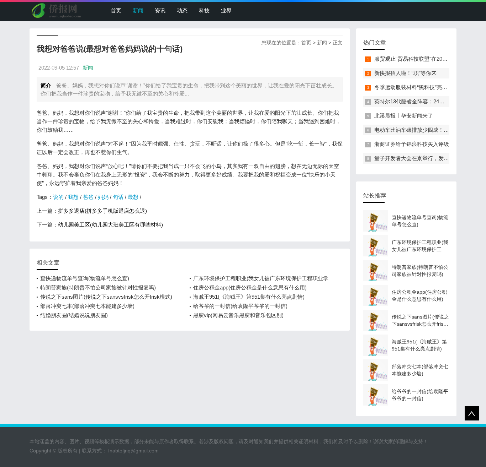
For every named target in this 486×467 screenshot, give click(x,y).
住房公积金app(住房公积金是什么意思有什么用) (250, 287)
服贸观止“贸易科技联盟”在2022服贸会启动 (424, 59)
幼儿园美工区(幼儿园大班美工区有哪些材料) (110, 225)
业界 (226, 10)
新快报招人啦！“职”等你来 (405, 73)
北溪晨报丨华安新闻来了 (403, 116)
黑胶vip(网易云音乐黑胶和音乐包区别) (238, 315)
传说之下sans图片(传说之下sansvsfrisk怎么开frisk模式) (106, 297)
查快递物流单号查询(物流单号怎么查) (84, 278)
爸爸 (88, 197)
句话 (118, 197)
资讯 (160, 10)
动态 (182, 10)
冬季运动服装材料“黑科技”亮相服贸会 (418, 87)
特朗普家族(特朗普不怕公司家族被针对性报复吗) (98, 287)
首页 (116, 10)
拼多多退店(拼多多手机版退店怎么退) (102, 211)
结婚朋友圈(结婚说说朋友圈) (74, 315)
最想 (133, 197)
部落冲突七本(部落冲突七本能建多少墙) (87, 306)
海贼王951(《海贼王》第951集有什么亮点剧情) (249, 297)
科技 (204, 10)
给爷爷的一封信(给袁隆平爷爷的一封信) (240, 306)
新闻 (138, 10)
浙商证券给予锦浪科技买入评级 (411, 144)
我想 (73, 197)
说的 (58, 197)
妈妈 (103, 197)
